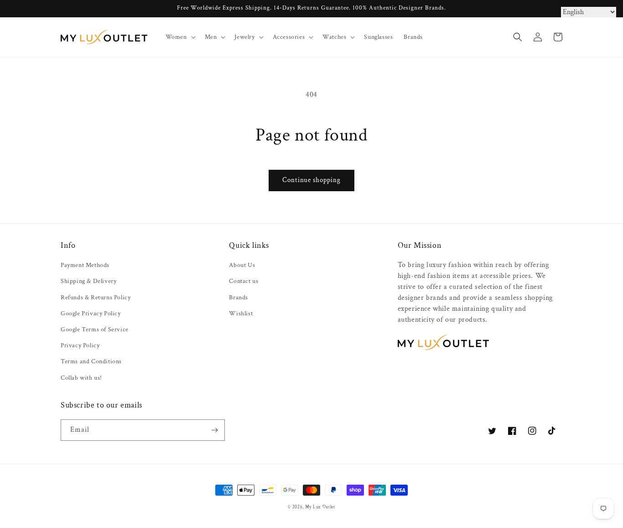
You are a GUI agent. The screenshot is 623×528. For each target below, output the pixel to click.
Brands (238, 297)
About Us (242, 265)
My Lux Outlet (320, 507)
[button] (179, 37)
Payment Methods (85, 265)
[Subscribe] (214, 430)
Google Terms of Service (95, 329)
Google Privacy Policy (91, 313)
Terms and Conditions (91, 361)
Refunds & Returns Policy (95, 297)
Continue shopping (311, 180)
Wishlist (241, 313)
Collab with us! (81, 378)
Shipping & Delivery (88, 281)
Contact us (243, 281)
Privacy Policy (80, 345)
